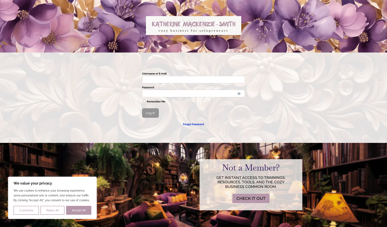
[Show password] (239, 93)
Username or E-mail (154, 73)
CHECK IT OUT (250, 198)
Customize (26, 210)
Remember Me (155, 101)
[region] (52, 198)
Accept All (79, 210)
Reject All (52, 210)
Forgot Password (193, 124)
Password (148, 87)
